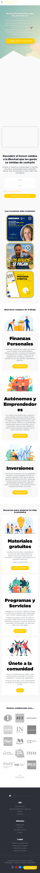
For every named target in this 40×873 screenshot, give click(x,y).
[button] (20, 41)
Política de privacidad (13, 191)
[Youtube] (16, 867)
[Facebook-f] (12, 867)
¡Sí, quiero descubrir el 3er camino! (20, 195)
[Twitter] (20, 867)
